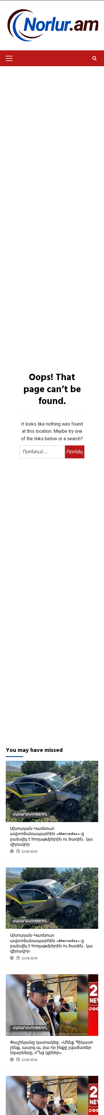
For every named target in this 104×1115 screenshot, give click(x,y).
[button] (11, 57)
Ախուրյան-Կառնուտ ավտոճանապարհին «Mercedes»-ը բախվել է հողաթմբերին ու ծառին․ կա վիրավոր (51, 837)
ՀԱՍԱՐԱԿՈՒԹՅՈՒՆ (30, 814)
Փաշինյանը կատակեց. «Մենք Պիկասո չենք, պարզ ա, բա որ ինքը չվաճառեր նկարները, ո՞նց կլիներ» (51, 1047)
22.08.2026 (29, 852)
